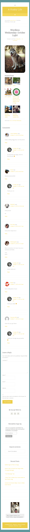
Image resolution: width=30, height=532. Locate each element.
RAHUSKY (12, 204)
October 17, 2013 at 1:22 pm (16, 319)
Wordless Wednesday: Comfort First (16, 115)
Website (4, 388)
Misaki (11, 282)
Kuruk (11, 169)
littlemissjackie (13, 241)
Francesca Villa (13, 317)
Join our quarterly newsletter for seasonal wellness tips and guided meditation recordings (14, 429)
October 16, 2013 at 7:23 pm (16, 243)
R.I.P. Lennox (8, 96)
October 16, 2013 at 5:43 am (16, 135)
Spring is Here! (8, 85)
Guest (14, 85)
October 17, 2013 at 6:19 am (16, 284)
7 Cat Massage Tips (9, 473)
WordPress (16, 525)
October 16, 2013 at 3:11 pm (16, 226)
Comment (5, 360)
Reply (6, 142)
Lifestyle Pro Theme (17, 524)
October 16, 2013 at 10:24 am (17, 206)
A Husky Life (15, 9)
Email (4, 381)
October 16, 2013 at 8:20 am (16, 171)
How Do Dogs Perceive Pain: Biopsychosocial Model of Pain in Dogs (16, 100)
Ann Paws (12, 224)
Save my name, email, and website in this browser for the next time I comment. (14, 397)
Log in (20, 525)
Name (4, 375)
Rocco (11, 120)
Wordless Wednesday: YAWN (7, 115)
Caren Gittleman (14, 133)
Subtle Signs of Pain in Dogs (12, 464)
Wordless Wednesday (17, 120)
